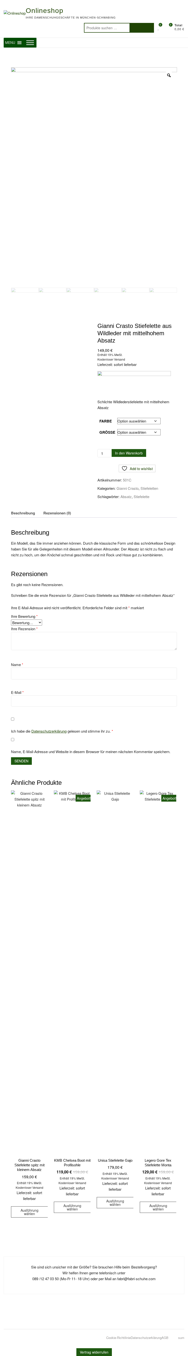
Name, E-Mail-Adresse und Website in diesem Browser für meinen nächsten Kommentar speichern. (90, 751)
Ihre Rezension (24, 628)
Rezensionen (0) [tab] (57, 513)
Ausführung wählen (29, 1212)
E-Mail (17, 692)
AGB (165, 1337)
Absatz (126, 496)
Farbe (105, 421)
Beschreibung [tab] (23, 513)
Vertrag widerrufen (94, 1352)
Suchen (141, 28)
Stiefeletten (149, 488)
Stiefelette (141, 496)
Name (17, 664)
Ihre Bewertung (24, 616)
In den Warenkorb (129, 453)
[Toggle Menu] (30, 42)
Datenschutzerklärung (49, 731)
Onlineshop (44, 10)
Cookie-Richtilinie (118, 1337)
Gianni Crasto (128, 488)
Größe (107, 432)
